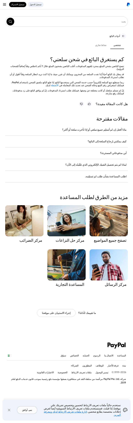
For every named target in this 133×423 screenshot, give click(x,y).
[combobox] (66, 21)
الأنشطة (55, 85)
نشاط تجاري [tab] (101, 45)
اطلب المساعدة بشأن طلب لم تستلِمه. (106, 176)
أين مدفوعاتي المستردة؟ (113, 153)
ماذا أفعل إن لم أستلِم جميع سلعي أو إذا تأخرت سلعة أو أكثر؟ (94, 129)
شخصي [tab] (117, 45)
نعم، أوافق (27, 410)
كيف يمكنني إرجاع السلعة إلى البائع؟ (107, 141)
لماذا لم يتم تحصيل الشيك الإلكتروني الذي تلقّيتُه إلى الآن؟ (96, 164)
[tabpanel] (64, 75)
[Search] (10, 21)
